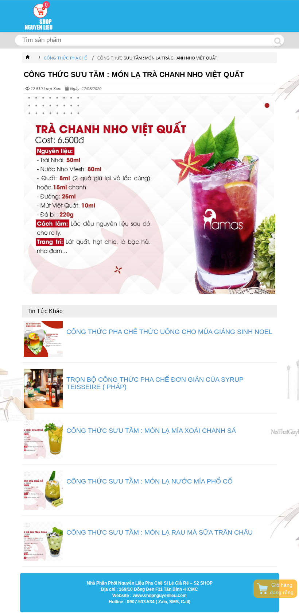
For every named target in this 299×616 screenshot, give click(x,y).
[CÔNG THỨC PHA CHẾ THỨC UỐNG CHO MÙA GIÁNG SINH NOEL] (43, 339)
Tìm (278, 40)
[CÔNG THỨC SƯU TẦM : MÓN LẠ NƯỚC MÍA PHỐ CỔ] (43, 490)
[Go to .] (35, 58)
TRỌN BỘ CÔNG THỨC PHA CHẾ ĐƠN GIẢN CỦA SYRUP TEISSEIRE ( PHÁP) (155, 383)
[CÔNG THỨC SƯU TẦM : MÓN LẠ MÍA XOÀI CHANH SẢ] (43, 439)
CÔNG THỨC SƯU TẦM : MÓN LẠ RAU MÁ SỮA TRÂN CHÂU (159, 532)
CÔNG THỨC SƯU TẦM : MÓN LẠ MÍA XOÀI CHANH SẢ (151, 430)
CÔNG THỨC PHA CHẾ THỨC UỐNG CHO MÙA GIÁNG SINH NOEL (169, 331)
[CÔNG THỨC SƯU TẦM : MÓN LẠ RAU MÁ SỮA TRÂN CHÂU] (43, 541)
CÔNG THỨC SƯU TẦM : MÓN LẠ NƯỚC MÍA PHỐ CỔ (149, 481)
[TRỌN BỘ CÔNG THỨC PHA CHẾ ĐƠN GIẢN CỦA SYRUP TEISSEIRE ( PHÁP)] (43, 388)
